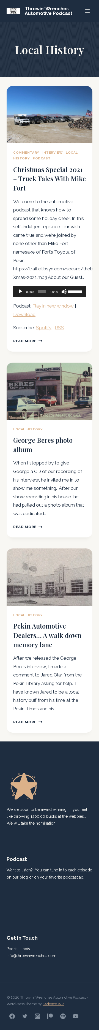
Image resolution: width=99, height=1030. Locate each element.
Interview (52, 152)
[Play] (20, 291)
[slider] (75, 291)
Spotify (43, 327)
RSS (59, 327)
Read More (27, 341)
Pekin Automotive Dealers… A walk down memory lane (47, 635)
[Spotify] (62, 1016)
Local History (28, 429)
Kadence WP (53, 1004)
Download (24, 314)
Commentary (26, 152)
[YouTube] (75, 1016)
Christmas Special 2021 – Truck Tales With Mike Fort (49, 178)
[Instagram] (37, 1016)
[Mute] (64, 291)
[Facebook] (12, 1016)
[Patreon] (50, 1016)
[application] (49, 291)
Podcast (42, 158)
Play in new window (53, 306)
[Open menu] (87, 11)
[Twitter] (24, 1016)
